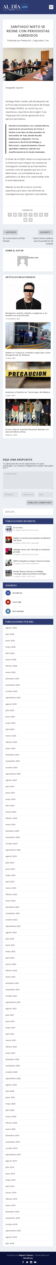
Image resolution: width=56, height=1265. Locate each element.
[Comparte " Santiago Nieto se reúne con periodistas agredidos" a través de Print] (30, 219)
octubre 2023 (11, 843)
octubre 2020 (11, 1072)
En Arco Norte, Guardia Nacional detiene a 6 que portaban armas (27, 430)
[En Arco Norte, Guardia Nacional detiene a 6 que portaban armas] (28, 412)
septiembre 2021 (13, 1002)
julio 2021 (9, 1015)
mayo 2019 (10, 1180)
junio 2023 (10, 869)
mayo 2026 (10, 647)
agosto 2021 (11, 1008)
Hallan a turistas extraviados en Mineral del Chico (31, 539)
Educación (35, 563)
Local (33, 576)
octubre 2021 (11, 996)
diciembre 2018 (12, 1211)
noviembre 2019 (12, 1142)
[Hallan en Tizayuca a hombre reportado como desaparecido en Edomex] (28, 335)
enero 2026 (10, 672)
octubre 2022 (11, 919)
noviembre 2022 (12, 913)
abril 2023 (9, 881)
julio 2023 (9, 862)
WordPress (28, 1258)
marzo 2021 (10, 1040)
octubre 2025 (11, 691)
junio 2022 (10, 945)
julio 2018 (9, 1243)
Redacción (26, 40)
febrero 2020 (11, 1123)
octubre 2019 (11, 1148)
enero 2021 (10, 1053)
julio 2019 (9, 1167)
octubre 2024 (11, 767)
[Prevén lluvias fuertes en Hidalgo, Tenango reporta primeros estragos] (8, 573)
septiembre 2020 (13, 1078)
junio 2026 (10, 640)
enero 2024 (10, 824)
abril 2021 (9, 1034)
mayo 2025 (10, 723)
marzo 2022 (10, 964)
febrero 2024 (11, 818)
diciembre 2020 (12, 1059)
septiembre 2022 (13, 926)
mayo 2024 (10, 799)
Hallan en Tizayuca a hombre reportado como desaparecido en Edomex (28, 353)
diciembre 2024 (12, 754)
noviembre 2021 (12, 989)
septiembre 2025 (13, 697)
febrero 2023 (11, 894)
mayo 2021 (10, 1027)
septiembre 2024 (13, 774)
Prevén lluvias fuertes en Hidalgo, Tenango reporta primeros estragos (29, 572)
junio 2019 (10, 1173)
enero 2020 (10, 1129)
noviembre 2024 (12, 761)
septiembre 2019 (13, 1154)
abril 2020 (9, 1110)
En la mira (18, 527)
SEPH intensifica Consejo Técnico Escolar (31, 561)
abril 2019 (9, 1186)
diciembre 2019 (12, 1135)
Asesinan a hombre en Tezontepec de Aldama (27, 392)
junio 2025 (10, 716)
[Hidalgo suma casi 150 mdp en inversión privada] (8, 551)
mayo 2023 (10, 875)
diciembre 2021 (12, 983)
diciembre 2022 (12, 907)
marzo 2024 (10, 812)
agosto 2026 (11, 628)
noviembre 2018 (12, 1218)
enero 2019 (10, 1205)
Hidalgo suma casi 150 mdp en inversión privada (31, 550)
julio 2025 (9, 710)
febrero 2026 (11, 666)
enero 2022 (10, 977)
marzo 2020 (10, 1116)
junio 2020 (10, 1097)
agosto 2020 (11, 1085)
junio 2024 (10, 793)
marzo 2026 (10, 659)
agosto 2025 (11, 704)
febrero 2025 (11, 742)
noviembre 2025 (12, 685)
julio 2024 (9, 786)
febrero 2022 (11, 970)
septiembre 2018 (13, 1230)
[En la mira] (8, 529)
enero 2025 (10, 748)
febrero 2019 (11, 1199)
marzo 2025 (10, 736)
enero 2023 (10, 900)
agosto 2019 (11, 1161)
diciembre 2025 (12, 678)
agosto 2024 (11, 780)
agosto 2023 (11, 856)
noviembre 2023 (12, 837)
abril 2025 (9, 729)
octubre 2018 (11, 1224)
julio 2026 (9, 634)
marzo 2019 (10, 1192)
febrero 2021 (11, 1046)
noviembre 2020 (12, 1065)
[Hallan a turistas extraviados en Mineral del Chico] (8, 540)
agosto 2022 (11, 932)
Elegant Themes (26, 1255)
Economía (35, 554)
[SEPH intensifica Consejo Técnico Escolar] (8, 562)
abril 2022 (9, 958)
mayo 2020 (10, 1103)
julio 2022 (9, 939)
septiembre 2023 (13, 850)
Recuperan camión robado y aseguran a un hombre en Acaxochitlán (26, 314)
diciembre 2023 (12, 831)
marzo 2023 (10, 888)
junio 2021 (10, 1021)
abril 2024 (9, 805)
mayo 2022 (10, 951)
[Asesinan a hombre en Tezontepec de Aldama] (28, 375)
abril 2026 (9, 653)
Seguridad (38, 40)
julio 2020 (9, 1091)
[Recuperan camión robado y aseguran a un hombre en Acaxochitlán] (28, 296)
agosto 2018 (11, 1237)
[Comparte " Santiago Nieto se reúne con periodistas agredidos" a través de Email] (25, 219)
